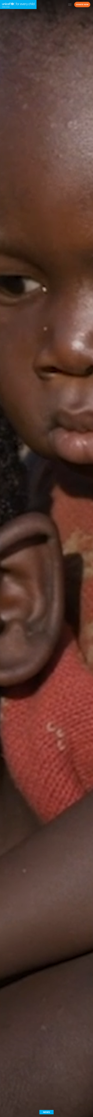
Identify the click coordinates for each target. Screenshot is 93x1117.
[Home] (18, 4)
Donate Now (82, 5)
